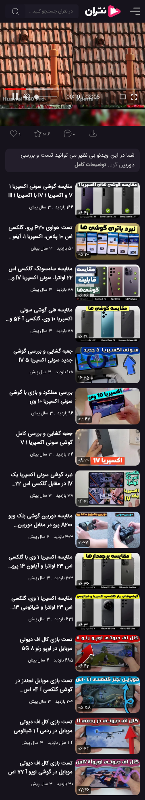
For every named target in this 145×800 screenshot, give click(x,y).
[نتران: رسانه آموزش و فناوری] (103, 11)
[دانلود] (94, 136)
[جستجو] (15, 11)
